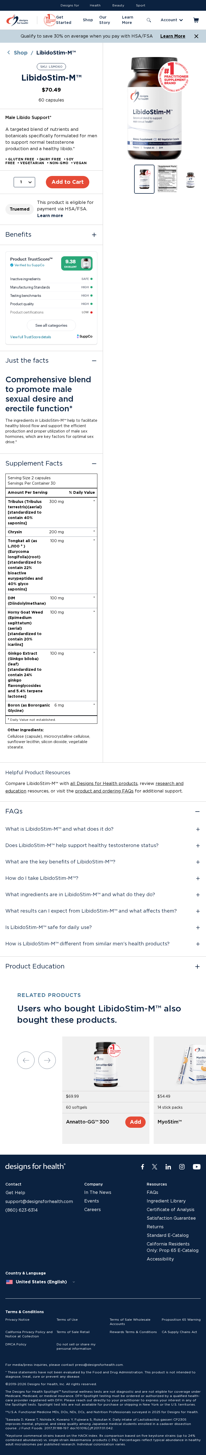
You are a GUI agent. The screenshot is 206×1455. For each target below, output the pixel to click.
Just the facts (27, 361)
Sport (140, 5)
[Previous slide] (26, 1060)
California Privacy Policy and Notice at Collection (29, 1334)
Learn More (172, 36)
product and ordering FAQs (104, 791)
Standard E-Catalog (168, 1235)
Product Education (35, 966)
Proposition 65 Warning (181, 1319)
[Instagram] (182, 1167)
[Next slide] (47, 1060)
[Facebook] (142, 1167)
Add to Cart (68, 182)
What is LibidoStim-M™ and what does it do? (59, 829)
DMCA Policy (15, 1344)
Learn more (50, 216)
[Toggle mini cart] (196, 20)
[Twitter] (154, 1167)
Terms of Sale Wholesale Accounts (130, 1322)
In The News (97, 1192)
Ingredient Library (166, 1201)
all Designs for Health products (104, 783)
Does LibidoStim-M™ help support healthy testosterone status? (82, 845)
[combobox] (40, 1282)
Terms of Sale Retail (73, 1332)
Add (135, 1122)
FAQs (14, 811)
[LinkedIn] (168, 1167)
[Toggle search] (149, 20)
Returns (155, 1227)
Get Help (15, 1193)
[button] (154, 108)
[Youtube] (197, 1167)
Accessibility (160, 1259)
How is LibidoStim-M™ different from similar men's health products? (87, 944)
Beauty (118, 5)
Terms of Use (67, 1319)
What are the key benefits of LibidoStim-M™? (60, 862)
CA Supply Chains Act (179, 1332)
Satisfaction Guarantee (171, 1218)
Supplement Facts (33, 463)
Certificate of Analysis (170, 1210)
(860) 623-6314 (21, 1210)
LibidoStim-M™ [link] (56, 53)
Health (95, 5)
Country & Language (25, 1273)
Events (91, 1201)
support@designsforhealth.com (39, 1202)
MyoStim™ (169, 1122)
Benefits (18, 235)
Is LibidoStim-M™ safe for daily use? (48, 927)
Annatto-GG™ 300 (87, 1122)
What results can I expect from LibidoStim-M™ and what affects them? (91, 911)
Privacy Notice (17, 1319)
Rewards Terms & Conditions (133, 1332)
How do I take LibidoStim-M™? (41, 878)
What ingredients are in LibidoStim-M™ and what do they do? (80, 894)
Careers (92, 1210)
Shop (21, 53)
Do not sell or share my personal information (76, 1346)
